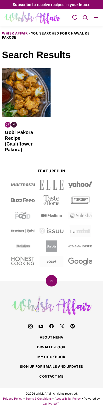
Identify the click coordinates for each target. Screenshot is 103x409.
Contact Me (51, 376)
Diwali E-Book (51, 347)
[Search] (85, 17)
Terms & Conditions (39, 398)
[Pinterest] (72, 326)
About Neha (51, 337)
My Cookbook (51, 357)
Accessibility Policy (68, 398)
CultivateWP (51, 403)
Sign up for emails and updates (51, 366)
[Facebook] (51, 326)
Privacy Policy (13, 398)
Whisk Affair (15, 33)
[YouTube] (41, 326)
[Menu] (96, 17)
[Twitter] (62, 326)
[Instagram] (30, 326)
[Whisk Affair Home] (32, 17)
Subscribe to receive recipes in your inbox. (52, 4)
